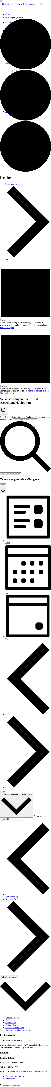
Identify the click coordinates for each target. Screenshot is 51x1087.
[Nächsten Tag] (28, 787)
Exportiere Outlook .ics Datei (18, 1030)
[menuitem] (28, 1076)
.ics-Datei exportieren (14, 1027)
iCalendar (9, 1020)
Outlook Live (11, 1025)
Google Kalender (12, 1018)
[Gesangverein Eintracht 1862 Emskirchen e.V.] (21, 4)
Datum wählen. (40, 816)
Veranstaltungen (12, 184)
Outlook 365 (10, 1022)
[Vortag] (28, 714)
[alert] (25, 296)
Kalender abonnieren (9, 977)
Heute (2, 792)
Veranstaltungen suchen (10, 474)
